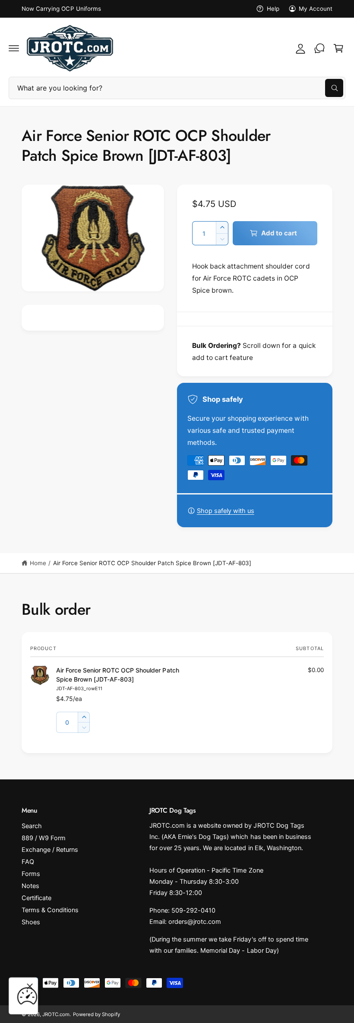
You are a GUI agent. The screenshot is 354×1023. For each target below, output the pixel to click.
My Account (315, 8)
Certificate (36, 898)
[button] (13, 48)
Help (273, 8)
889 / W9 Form (44, 838)
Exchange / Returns (50, 850)
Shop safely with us (225, 511)
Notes (30, 886)
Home (38, 563)
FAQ (28, 862)
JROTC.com (56, 1014)
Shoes (31, 922)
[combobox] (177, 88)
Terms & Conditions (50, 910)
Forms (31, 874)
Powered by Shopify (96, 1014)
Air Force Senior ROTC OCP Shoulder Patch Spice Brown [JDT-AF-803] (152, 563)
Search (32, 826)
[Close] (29, 986)
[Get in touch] (319, 48)
